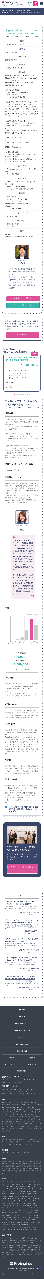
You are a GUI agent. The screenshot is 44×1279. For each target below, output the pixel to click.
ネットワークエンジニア (23, 1091)
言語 (3, 1182)
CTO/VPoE (5, 1124)
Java (13, 1080)
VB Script (23, 1186)
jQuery (23, 1205)
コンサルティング (28, 1144)
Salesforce (20, 1229)
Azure (35, 1080)
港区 (30, 1163)
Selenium (20, 1227)
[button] (14, 394)
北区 (13, 1163)
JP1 (31, 1224)
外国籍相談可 (25, 1250)
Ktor (24, 1203)
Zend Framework (31, 1191)
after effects (5, 1220)
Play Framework (31, 1193)
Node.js (29, 1205)
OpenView (5, 1227)
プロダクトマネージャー (21, 1121)
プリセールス (9, 1119)
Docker (14, 1215)
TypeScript (27, 1080)
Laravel (4, 1198)
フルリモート (9, 1173)
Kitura (4, 1203)
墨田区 (12, 1166)
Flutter (29, 1203)
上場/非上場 (20, 1247)
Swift (14, 1082)
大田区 (35, 1166)
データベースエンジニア (9, 1116)
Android (14, 1210)
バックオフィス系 (11, 1128)
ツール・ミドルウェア (19, 1217)
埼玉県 (36, 1161)
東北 (14, 1161)
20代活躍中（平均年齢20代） (29, 1238)
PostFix (29, 1213)
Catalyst (36, 1198)
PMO (32, 1121)
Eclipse (21, 1220)
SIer (10, 1139)
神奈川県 (10, 1171)
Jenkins (12, 1227)
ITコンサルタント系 (24, 1116)
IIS (19, 1213)
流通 (15, 1144)
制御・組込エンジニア (13, 1107)
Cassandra (11, 1222)
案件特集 (22, 1016)
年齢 (16, 1238)
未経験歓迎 (29, 1254)
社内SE (20, 1128)
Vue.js (17, 470)
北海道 (9, 1161)
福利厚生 (33, 1250)
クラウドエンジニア (34, 1114)
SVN (33, 1220)
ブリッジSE (13, 1124)
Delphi (9, 1189)
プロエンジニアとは (21, 1023)
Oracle (31, 1210)
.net (39, 1189)
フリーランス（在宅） (23, 1153)
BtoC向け (22, 1254)
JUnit (26, 1227)
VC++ (25, 1189)
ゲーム (7, 1142)
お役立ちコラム (22, 1044)
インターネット (22, 1139)
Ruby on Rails (19, 1196)
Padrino (29, 1198)
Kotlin (20, 1082)
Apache (14, 1213)
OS (14, 1208)
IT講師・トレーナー (31, 1124)
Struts (3, 1205)
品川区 (24, 1166)
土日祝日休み (20, 1252)
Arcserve (15, 1224)
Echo (30, 1201)
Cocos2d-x (14, 1220)
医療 (20, 1144)
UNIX (30, 1208)
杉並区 (19, 1168)
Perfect (35, 1201)
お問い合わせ (32, 1064)
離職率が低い (10, 1252)
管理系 (33, 1119)
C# (7, 1186)
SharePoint (33, 1229)
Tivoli (35, 1224)
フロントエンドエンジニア (10, 1089)
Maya (34, 1227)
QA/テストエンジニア (26, 1089)
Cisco (29, 1215)
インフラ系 (16, 1112)
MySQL (37, 1210)
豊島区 (25, 1168)
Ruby (8, 1080)
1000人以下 (26, 1242)
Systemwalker (23, 1224)
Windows (19, 1208)
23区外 (36, 1168)
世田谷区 (13, 60)
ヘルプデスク (29, 1128)
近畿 (24, 1171)
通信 (14, 1139)
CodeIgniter (21, 1193)
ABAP (3, 1189)
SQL (14, 1189)
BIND (23, 1213)
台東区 (7, 1166)
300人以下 (17, 1242)
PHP (3, 1080)
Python (20, 1080)
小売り (11, 1144)
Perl (3, 1184)
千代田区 (18, 1163)
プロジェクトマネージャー (10, 1094)
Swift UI (35, 1203)
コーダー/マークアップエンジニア (23, 1109)
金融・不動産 (35, 1142)
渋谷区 (8, 1168)
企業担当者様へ (22, 1071)
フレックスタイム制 (8, 1238)
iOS (19, 1210)
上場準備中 (36, 1247)
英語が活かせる (15, 1250)
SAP (26, 1229)
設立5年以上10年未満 (23, 1245)
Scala (36, 1184)
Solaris (36, 1208)
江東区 (18, 1166)
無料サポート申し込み (22, 1030)
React (9, 1208)
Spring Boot (11, 1203)
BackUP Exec (6, 1224)
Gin (26, 1201)
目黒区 (29, 1166)
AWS (3, 1082)
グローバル (5, 1250)
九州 (28, 1171)
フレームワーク (12, 1191)
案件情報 (22, 1009)
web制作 (17, 1142)
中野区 (14, 1168)
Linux (8, 1082)
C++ (3, 1186)
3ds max (35, 1217)
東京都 (7, 60)
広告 (11, 1142)
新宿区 (35, 1163)
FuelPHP (12, 1193)
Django (10, 1201)
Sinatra (23, 1198)
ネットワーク (22, 1215)
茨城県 (19, 1161)
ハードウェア (26, 1142)
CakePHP (5, 1193)
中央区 (25, 1163)
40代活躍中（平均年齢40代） (29, 1240)
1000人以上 (35, 1242)
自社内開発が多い (12, 1254)
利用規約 (32, 1058)
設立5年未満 (11, 1245)
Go (13, 1184)
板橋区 (31, 1168)
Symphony (21, 1191)
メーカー (4, 1144)
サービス (4, 1139)
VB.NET (18, 1203)
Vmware (35, 1213)
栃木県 (25, 1161)
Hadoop (4, 1222)
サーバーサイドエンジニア (14, 44)
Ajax (35, 1205)
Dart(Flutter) (33, 1189)
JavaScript (19, 1182)
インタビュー (22, 1037)
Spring (4, 1196)
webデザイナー (15, 1126)
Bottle (21, 1201)
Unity (29, 1217)
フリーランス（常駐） (8, 1153)
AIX (3, 1210)
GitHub (28, 1220)
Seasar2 (10, 1196)
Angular (9, 470)
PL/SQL (19, 1189)
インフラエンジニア (8, 1091)
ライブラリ (16, 1205)
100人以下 (9, 1242)
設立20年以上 (11, 1247)
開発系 (4, 1102)
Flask (16, 1201)
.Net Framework (30, 1196)
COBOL (34, 1186)
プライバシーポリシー (12, 1064)
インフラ (25, 1210)
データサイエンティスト (21, 1119)
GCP (3, 1215)
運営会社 (12, 1058)
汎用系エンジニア (25, 1105)
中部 (20, 1171)
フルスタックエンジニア (27, 1094)
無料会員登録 (22, 1051)
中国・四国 (35, 1171)
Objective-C (19, 1184)
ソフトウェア (32, 1139)
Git (30, 1227)
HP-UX (8, 1210)
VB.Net (16, 1186)
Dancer (4, 1201)
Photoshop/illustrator (8, 1229)
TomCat (26, 1222)
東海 (15, 1171)
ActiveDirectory (35, 1222)
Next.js (9, 1205)
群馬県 (31, 1161)
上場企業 (29, 1247)
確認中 (4, 1161)
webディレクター (26, 1126)
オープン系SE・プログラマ (10, 1105)
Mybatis (19, 1222)
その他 (21, 1124)
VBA (10, 1186)
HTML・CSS (10, 1182)
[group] (22, 373)
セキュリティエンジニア (18, 1114)
